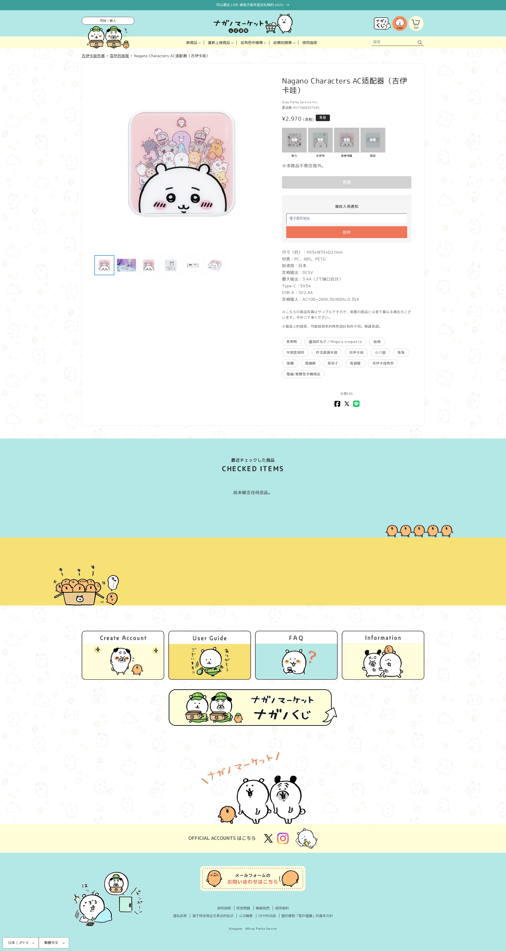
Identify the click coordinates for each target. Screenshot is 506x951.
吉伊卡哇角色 (383, 363)
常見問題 (243, 908)
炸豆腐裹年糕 (327, 352)
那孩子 (333, 363)
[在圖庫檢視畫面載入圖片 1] (104, 265)
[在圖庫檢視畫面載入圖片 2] (126, 265)
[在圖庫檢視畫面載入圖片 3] (148, 265)
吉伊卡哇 (356, 352)
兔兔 (401, 352)
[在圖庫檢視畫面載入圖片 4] (171, 265)
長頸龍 (355, 363)
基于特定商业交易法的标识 (212, 915)
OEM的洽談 (267, 915)
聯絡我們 (263, 908)
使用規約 (282, 908)
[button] (193, 42)
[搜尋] (420, 42)
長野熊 (291, 341)
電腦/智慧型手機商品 (303, 374)
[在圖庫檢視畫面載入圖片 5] (193, 265)
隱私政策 (180, 915)
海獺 (290, 363)
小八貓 (380, 352)
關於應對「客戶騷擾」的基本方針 (307, 915)
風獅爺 (310, 363)
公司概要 (246, 915)
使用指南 (224, 908)
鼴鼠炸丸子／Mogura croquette (335, 341)
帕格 (377, 341)
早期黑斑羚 (295, 352)
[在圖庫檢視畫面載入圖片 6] (215, 265)
